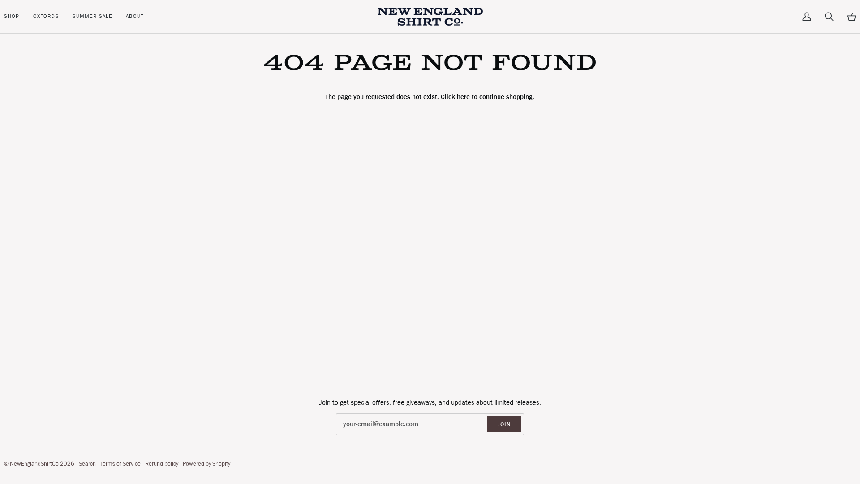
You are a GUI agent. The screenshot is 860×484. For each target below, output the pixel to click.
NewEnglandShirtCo (34, 463)
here (463, 96)
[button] (15, 16)
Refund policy (161, 463)
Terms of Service (120, 463)
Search (87, 463)
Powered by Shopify (206, 463)
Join (504, 424)
